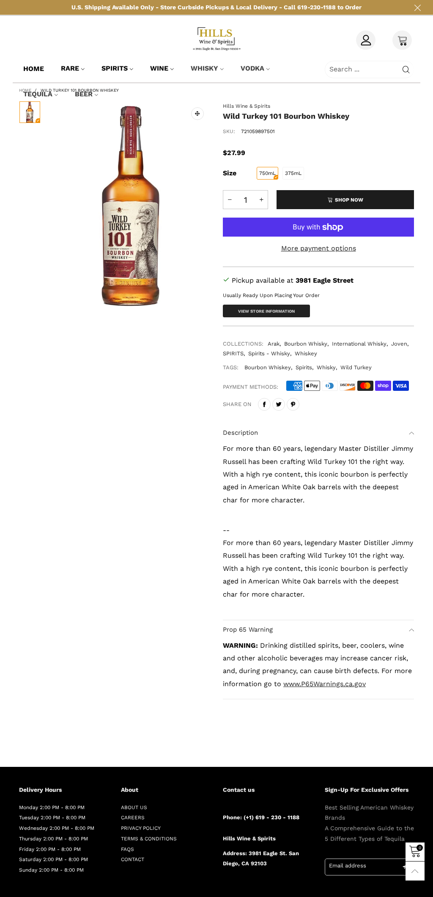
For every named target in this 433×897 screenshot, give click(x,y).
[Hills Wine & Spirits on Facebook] (226, 886)
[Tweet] (278, 404)
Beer (84, 94)
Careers (133, 818)
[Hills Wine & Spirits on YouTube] (287, 886)
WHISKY (204, 68)
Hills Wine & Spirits (246, 106)
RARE (70, 68)
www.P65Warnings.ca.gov (324, 684)
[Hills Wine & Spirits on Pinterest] (250, 886)
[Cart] (402, 40)
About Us (134, 807)
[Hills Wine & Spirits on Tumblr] (263, 886)
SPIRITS (233, 353)
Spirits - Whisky (269, 353)
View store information (266, 311)
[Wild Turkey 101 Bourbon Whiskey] (131, 206)
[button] (229, 200)
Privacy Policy (141, 828)
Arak (274, 344)
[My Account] (366, 40)
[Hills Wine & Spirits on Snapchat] (275, 886)
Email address (347, 865)
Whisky (326, 367)
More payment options (318, 248)
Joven (399, 344)
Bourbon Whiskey (267, 367)
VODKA (252, 68)
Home (33, 69)
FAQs (127, 849)
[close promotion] (417, 7)
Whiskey (306, 353)
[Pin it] (293, 404)
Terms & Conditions (149, 839)
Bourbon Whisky (305, 344)
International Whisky (359, 344)
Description (240, 432)
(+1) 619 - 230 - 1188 (271, 817)
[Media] (197, 113)
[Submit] (406, 69)
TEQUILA (37, 94)
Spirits (114, 68)
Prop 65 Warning (248, 629)
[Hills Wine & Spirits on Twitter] (238, 886)
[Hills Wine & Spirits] (216, 38)
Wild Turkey (356, 367)
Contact (132, 859)
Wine (159, 68)
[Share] (264, 404)
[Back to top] (415, 871)
